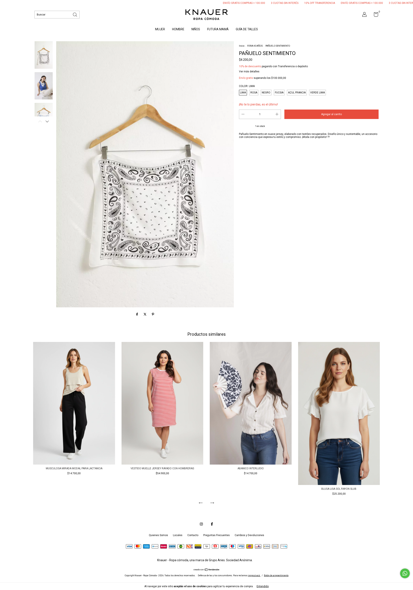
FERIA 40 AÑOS (255, 46)
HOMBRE (178, 29)
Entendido (263, 586)
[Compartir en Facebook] (137, 314)
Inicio (241, 46)
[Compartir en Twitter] (145, 314)
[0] (374, 15)
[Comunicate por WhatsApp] (405, 573)
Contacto (192, 535)
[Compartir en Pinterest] (152, 314)
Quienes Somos (158, 535)
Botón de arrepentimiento (276, 575)
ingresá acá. (254, 575)
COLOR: (247, 86)
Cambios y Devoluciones (249, 535)
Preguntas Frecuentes (216, 535)
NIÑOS (195, 29)
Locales (177, 535)
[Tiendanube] (206, 570)
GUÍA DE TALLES (247, 29)
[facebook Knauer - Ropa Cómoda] (212, 524)
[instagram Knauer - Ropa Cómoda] (201, 524)
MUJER (160, 29)
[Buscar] (75, 14)
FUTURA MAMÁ (218, 29)
